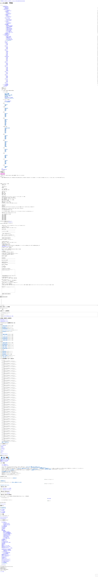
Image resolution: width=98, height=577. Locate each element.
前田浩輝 (6, 338)
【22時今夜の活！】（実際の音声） (44, 468)
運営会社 (3, 544)
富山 (7, 59)
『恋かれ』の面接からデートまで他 (16, 482)
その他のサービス (8, 10)
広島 (7, 73)
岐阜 (7, 63)
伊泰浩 (5, 351)
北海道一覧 (6, 108)
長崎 (5, 163)
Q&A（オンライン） (9, 19)
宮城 (7, 47)
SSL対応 (3, 540)
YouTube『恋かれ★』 (9, 28)
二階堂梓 (6, 342)
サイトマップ (4, 564)
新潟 (7, 58)
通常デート (7, 12)
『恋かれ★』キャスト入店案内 (7, 488)
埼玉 (7, 52)
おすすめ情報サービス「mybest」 (6, 471)
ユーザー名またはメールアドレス (5, 312)
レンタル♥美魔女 (4, 562)
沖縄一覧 (6, 166)
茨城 (5, 123)
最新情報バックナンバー (5, 554)
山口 (5, 151)
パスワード (2, 314)
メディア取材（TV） (9, 31)
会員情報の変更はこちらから (4, 321)
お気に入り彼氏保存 (9, 26)
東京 (7, 50)
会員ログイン (7, 7)
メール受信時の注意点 (5, 541)
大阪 (7, 66)
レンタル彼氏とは (4, 522)
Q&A (2, 529)
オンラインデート (8, 16)
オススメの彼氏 (7, 93)
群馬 (7, 55)
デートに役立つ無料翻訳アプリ (7, 533)
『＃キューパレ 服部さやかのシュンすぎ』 (23, 468)
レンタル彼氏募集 (5, 84)
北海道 (6, 42)
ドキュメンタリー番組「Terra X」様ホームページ (33, 466)
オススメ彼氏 (7, 35)
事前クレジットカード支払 (5, 545)
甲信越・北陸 (7, 56)
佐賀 (7, 81)
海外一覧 (6, 104)
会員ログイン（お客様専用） (7, 550)
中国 (5, 71)
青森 (7, 46)
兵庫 (7, 67)
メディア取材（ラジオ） (9, 32)
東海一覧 (6, 135)
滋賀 (7, 69)
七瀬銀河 (6, 334)
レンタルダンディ (8, 40)
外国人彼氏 (6, 96)
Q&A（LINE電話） (9, 20)
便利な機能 (6, 24)
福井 (7, 61)
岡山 (7, 72)
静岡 (7, 65)
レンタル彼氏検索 (7, 101)
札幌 (7, 43)
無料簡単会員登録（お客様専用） (6, 549)
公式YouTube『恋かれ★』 (6, 534)
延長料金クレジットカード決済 (5, 459)
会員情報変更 (7, 8)
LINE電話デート (8, 23)
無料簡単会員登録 (5, 6)
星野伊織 (6, 344)
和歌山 (6, 146)
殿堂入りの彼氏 (8, 36)
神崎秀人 (6, 345)
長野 (5, 129)
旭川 (5, 110)
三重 (7, 64)
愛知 (7, 62)
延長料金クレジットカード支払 (6, 546)
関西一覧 (6, 141)
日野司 (5, 352)
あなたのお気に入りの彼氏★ (9, 97)
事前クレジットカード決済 (4, 460)
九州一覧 (6, 160)
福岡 (7, 79)
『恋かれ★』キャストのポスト (7, 489)
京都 (7, 68)
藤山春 (5, 327)
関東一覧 (6, 119)
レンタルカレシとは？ (6, 523)
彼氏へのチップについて (4, 461)
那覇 (7, 83)
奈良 (5, 145)
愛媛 (7, 76)
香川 (7, 75)
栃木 (7, 54)
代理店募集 (6, 85)
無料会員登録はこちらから (5, 246)
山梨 (7, 57)
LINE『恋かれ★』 (9, 30)
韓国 (5, 105)
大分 (7, 80)
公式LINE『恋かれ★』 (6, 536)
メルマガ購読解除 (5, 553)
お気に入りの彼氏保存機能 (7, 532)
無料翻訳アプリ (8, 27)
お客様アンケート (4, 558)
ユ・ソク (6, 335)
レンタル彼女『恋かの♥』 (5, 561)
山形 (5, 116)
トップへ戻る (2, 571)
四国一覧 (6, 155)
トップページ (4, 521)
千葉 (5, 122)
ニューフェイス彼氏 (9, 38)
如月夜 (5, 331)
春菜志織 (6, 328)
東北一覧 (6, 113)
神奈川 (7, 51)
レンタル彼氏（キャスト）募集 (6, 542)
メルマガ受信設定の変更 (6, 552)
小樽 (7, 44)
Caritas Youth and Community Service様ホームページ (38, 467)
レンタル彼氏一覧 (5, 34)
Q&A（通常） (8, 18)
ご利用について (4, 88)
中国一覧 (6, 149)
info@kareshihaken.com (3, 518)
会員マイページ (4, 87)
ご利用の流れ (7, 11)
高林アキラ (7, 355)
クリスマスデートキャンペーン (6, 560)
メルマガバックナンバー (5, 551)
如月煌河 (6, 348)
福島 (7, 48)
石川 (7, 60)
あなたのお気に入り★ (9, 39)
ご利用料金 (6, 14)
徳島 (7, 77)
